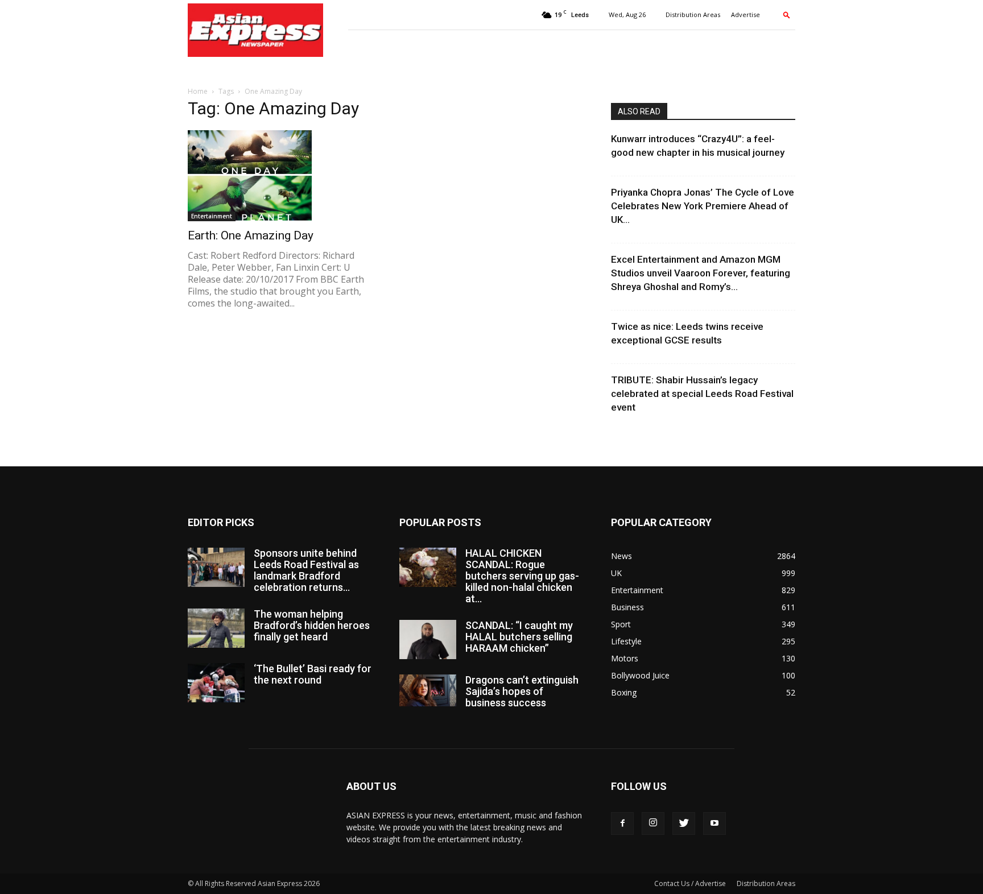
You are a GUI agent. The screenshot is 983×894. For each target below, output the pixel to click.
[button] (786, 14)
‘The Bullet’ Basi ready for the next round (312, 674)
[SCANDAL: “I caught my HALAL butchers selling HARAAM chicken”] (427, 639)
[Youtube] (714, 823)
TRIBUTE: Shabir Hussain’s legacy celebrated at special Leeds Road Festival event (702, 393)
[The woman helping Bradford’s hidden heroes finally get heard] (216, 628)
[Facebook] (622, 823)
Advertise (745, 14)
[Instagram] (653, 823)
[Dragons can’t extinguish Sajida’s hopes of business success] (427, 690)
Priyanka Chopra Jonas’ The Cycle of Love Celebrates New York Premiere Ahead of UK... (702, 206)
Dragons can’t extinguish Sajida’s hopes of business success (522, 691)
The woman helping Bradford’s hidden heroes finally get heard (312, 625)
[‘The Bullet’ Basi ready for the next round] (216, 682)
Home (198, 91)
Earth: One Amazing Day (250, 235)
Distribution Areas (693, 14)
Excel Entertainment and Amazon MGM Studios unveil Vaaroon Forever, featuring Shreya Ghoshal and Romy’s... (700, 273)
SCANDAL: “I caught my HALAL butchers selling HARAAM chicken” (519, 636)
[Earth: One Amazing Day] (280, 175)
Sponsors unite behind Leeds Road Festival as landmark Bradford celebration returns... (306, 570)
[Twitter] (683, 823)
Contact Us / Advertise (690, 883)
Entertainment (211, 216)
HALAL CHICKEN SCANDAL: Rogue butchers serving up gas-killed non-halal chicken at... (522, 576)
